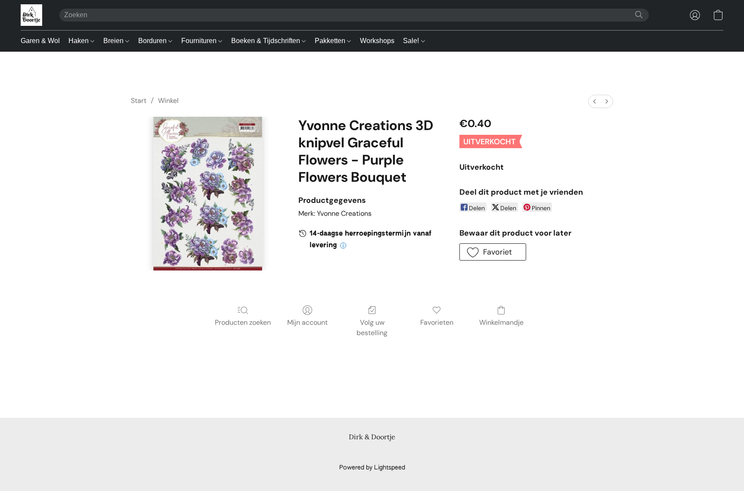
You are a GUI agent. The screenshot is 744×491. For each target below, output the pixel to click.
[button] (31, 15)
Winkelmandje (501, 322)
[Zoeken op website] (638, 15)
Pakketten (331, 40)
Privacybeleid (294, 453)
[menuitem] (595, 101)
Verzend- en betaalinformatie (361, 453)
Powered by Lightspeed (372, 468)
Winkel (168, 100)
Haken (79, 40)
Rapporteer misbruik (516, 453)
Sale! (412, 40)
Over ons (467, 453)
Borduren (153, 40)
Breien (114, 40)
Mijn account (307, 322)
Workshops (377, 40)
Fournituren (199, 40)
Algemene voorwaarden (233, 453)
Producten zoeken (243, 322)
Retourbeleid (428, 453)
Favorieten (436, 322)
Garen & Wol (40, 40)
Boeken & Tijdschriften (266, 40)
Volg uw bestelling (372, 327)
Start (138, 100)
